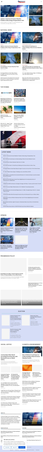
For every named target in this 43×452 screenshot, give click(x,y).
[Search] (41, 1)
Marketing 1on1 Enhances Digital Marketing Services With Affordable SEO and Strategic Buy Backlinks (6, 100)
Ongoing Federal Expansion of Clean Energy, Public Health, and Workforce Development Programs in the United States (35, 285)
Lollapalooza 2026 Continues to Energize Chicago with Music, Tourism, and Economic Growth (22, 183)
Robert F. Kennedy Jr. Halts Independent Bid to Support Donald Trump (13, 144)
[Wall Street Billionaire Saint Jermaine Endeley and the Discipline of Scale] (21, 242)
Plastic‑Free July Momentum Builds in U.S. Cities (6, 116)
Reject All (14, 447)
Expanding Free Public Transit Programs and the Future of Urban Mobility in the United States (12, 274)
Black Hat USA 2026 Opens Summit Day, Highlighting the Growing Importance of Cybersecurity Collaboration (31, 79)
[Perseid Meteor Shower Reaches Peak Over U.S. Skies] (11, 61)
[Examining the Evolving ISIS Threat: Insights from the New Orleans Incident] (20, 96)
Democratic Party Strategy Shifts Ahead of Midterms (35, 317)
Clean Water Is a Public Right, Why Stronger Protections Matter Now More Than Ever (35, 230)
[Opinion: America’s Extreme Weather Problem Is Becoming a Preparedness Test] (14, 15)
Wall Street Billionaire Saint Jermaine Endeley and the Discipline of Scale (21, 247)
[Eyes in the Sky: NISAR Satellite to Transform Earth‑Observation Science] (20, 113)
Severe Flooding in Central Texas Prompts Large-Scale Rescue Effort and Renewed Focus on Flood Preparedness (31, 395)
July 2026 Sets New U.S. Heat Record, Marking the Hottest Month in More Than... (19, 165)
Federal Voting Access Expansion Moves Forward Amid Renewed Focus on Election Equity (15, 317)
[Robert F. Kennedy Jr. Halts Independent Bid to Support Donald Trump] (13, 139)
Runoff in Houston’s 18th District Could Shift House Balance (15, 330)
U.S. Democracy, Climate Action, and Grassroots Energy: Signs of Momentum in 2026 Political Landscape (10, 404)
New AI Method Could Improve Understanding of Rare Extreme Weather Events (35, 11)
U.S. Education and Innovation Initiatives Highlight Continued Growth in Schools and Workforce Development (34, 269)
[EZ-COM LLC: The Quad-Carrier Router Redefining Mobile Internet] (7, 242)
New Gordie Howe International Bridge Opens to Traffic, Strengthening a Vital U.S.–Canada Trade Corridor (21, 191)
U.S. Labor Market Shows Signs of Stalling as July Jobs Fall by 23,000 (32, 73)
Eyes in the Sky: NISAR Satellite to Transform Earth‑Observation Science (19, 117)
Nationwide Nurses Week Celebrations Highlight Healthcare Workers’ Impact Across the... (32, 301)
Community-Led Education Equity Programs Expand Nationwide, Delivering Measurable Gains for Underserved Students (10, 398)
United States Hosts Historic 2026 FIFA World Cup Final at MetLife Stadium (18, 206)
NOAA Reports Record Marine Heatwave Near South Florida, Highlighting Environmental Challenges (20, 198)
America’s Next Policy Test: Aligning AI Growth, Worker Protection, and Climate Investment (21, 230)
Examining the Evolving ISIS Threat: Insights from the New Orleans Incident (19, 100)
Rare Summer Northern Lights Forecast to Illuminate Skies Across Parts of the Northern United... (21, 202)
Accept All (22, 447)
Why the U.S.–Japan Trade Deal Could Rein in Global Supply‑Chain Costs (6, 125)
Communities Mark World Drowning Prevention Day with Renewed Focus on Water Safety (21, 194)
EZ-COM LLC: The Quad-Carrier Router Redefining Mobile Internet (6, 247)
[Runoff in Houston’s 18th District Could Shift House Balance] (6, 334)
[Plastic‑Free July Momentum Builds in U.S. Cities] (6, 112)
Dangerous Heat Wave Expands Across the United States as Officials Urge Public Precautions (31, 401)
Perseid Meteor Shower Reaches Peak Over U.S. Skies (35, 22)
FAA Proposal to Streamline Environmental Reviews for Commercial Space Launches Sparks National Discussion (10, 79)
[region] (14, 444)
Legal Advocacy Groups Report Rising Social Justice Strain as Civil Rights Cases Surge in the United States (10, 392)
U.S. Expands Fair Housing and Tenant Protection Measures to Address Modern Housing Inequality (15, 376)
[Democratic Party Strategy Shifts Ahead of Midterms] (26, 320)
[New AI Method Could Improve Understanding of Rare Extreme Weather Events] (32, 41)
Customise (7, 447)
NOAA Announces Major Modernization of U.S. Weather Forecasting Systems (18, 186)
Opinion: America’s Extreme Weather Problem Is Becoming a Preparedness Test (12, 19)
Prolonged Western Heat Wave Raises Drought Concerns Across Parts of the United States (9, 74)
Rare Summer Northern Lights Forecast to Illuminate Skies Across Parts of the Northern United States (31, 389)
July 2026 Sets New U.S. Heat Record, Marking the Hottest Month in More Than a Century (32, 68)
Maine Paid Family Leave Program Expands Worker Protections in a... (10, 301)
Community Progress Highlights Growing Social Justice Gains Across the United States (5, 376)
